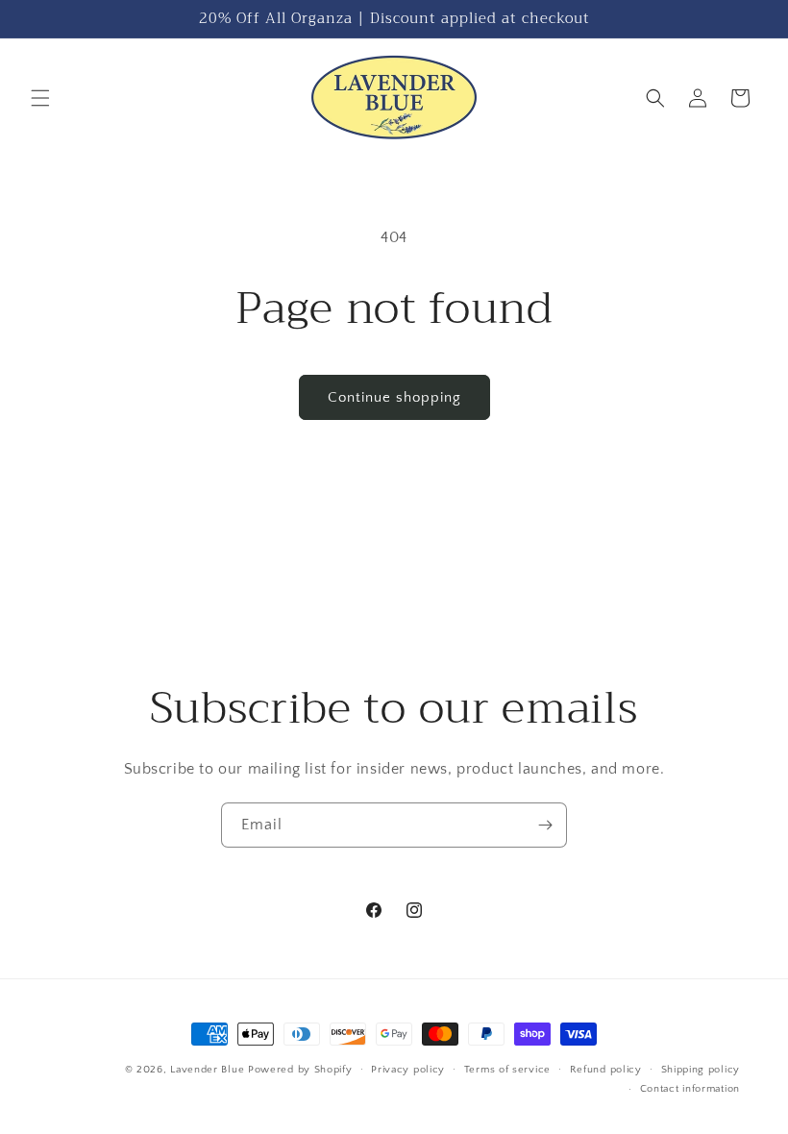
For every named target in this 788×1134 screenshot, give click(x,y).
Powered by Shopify (300, 1069)
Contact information (690, 1089)
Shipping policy (701, 1069)
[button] (40, 98)
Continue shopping (394, 397)
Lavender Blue (207, 1069)
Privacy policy (408, 1069)
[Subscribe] (545, 825)
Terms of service (507, 1069)
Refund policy (606, 1069)
